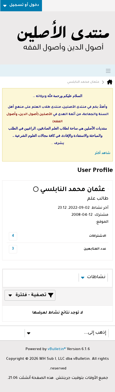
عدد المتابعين (95, 249)
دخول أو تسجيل (24, 5)
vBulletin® (57, 349)
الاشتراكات (97, 236)
